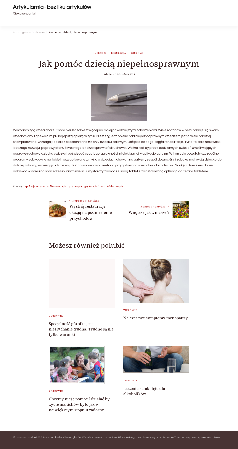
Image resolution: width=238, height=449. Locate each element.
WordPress (214, 437)
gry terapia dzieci (94, 186)
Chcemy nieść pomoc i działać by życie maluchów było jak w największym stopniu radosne (79, 404)
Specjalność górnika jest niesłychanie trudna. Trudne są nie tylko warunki (81, 329)
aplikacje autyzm (35, 186)
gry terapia (75, 186)
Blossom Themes (174, 437)
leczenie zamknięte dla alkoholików (144, 391)
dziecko (99, 53)
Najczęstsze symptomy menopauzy (155, 318)
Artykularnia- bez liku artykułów (52, 7)
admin (107, 74)
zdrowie (138, 53)
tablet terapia (115, 186)
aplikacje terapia (56, 186)
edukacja (118, 53)
